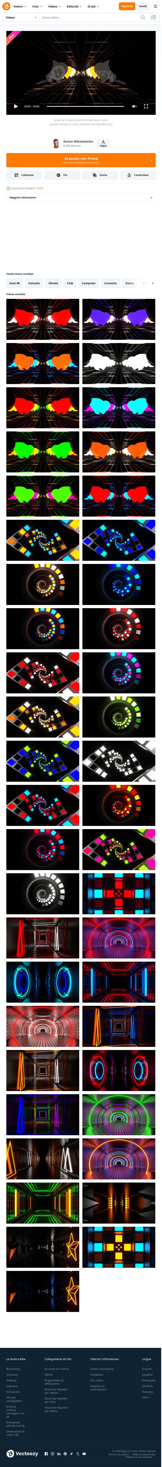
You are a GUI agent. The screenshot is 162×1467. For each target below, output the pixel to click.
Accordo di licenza (57, 1367)
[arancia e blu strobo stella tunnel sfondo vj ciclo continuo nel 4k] (42, 1289)
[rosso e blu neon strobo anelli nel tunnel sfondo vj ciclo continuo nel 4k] (118, 1068)
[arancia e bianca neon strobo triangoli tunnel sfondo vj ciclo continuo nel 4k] (42, 1068)
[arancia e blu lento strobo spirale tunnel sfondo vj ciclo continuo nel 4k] (42, 538)
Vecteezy (12, 1373)
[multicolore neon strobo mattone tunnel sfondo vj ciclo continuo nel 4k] (118, 1113)
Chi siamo (96, 1378)
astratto (34, 281)
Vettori (18, 6)
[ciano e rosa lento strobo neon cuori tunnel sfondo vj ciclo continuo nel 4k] (118, 406)
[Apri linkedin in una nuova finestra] (58, 1452)
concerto (110, 281)
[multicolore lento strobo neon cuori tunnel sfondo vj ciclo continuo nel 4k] (42, 406)
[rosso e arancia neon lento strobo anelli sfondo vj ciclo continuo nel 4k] (118, 803)
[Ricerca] (142, 17)
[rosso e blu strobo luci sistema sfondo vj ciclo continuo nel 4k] (118, 892)
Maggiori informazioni (23, 196)
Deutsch (144, 1384)
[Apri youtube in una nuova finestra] (84, 1452)
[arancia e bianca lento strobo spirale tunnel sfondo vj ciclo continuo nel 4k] (42, 715)
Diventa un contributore (98, 1385)
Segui (103, 145)
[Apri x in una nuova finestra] (77, 1452)
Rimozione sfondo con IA (15, 1422)
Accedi (143, 6)
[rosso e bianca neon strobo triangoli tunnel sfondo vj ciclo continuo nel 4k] (42, 936)
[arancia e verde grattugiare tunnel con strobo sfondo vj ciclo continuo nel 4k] (42, 1201)
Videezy (11, 1378)
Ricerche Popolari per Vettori (56, 1389)
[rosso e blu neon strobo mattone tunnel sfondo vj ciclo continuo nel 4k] (118, 936)
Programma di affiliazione (54, 1380)
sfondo (53, 281)
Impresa (11, 1384)
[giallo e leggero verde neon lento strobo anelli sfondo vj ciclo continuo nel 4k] (118, 715)
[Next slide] (146, 281)
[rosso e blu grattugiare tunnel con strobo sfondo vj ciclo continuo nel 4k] (118, 980)
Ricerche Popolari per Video (56, 1407)
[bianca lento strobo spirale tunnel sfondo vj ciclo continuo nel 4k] (118, 759)
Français (144, 1390)
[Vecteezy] (6, 6)
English (144, 1367)
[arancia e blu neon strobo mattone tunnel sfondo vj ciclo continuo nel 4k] (118, 1157)
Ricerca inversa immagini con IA (15, 1410)
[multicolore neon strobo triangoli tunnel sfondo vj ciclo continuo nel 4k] (42, 1113)
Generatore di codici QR (15, 1431)
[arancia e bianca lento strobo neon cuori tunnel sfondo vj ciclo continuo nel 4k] (118, 450)
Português (146, 1378)
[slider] (85, 106)
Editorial (72, 6)
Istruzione (13, 1390)
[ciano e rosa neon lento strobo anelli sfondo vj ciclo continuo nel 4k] (118, 671)
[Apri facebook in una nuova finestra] (46, 1452)
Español (144, 1373)
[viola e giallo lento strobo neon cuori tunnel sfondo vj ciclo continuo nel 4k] (118, 317)
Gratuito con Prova (81, 160)
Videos (52, 6)
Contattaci (97, 1373)
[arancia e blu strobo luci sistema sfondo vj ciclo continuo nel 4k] (118, 1245)
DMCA (49, 1373)
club (70, 281)
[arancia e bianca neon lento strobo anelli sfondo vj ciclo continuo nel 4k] (42, 582)
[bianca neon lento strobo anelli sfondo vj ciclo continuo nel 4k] (42, 892)
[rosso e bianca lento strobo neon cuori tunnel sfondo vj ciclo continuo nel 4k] (42, 317)
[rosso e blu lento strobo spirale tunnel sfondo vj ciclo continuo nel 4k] (42, 803)
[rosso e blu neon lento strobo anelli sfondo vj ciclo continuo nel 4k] (42, 848)
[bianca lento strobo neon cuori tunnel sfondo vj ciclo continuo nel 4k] (118, 361)
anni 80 (14, 281)
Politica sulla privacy (141, 1452)
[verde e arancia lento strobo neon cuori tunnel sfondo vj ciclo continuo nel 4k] (42, 450)
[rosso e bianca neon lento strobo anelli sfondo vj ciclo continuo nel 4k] (118, 627)
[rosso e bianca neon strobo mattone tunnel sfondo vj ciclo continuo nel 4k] (42, 1024)
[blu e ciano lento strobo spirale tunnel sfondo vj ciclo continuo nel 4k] (118, 538)
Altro (142, 1395)
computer (89, 281)
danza (129, 281)
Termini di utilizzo (115, 1452)
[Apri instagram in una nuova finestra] (52, 1452)
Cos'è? (39, 188)
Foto (35, 6)
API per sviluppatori (14, 1397)
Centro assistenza (102, 1367)
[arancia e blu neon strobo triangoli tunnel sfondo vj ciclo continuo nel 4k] (118, 1024)
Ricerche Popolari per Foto (56, 1398)
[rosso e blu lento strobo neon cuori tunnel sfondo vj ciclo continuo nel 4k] (118, 494)
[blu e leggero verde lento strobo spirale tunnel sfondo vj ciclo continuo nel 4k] (42, 759)
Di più (92, 6)
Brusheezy (13, 1367)
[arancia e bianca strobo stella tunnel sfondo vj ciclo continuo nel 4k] (42, 1245)
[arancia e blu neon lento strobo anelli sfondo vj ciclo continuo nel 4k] (42, 627)
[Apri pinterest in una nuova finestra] (65, 1452)
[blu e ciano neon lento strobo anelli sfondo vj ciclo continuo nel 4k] (118, 582)
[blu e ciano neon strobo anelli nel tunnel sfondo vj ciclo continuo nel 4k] (42, 980)
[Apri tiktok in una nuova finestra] (71, 1452)
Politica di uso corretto (136, 1455)
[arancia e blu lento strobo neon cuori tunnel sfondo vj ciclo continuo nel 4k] (42, 361)
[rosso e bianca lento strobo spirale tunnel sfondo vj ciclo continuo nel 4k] (42, 671)
